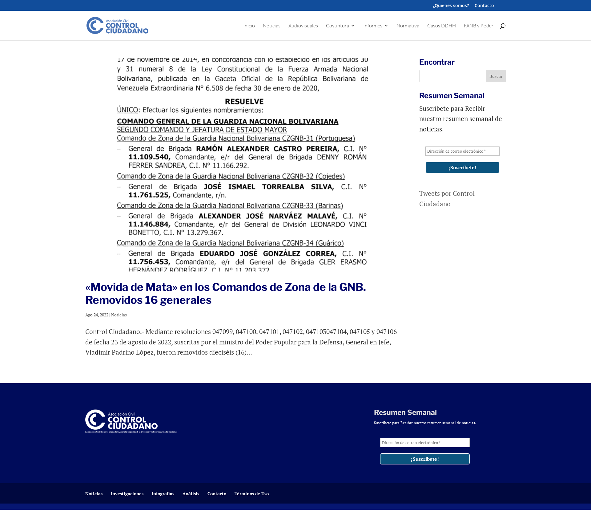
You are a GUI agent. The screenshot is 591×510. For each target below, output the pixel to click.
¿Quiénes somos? (451, 5)
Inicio (249, 26)
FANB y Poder (478, 26)
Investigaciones (127, 493)
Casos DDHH (441, 26)
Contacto (484, 5)
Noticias (271, 26)
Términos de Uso (252, 493)
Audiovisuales (303, 26)
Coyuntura (337, 26)
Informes (372, 26)
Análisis (191, 493)
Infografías (163, 493)
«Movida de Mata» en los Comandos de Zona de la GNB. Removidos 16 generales (225, 293)
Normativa (407, 26)
